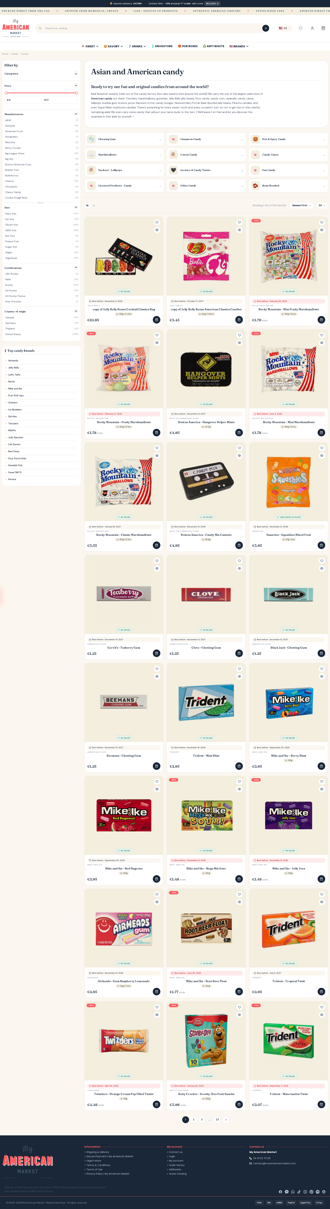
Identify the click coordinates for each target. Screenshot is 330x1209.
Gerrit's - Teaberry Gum (123, 647)
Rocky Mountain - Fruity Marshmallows (124, 422)
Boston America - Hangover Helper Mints (206, 422)
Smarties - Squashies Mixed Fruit (288, 534)
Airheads (92, 977)
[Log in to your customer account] (312, 28)
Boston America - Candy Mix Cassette (206, 534)
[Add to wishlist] (157, 222)
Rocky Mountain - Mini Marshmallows (289, 422)
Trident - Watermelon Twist (289, 1094)
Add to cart (156, 320)
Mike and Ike (259, 752)
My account (176, 1160)
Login (172, 1156)
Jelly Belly (93, 305)
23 (217, 1119)
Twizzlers (93, 1090)
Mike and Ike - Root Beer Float (206, 981)
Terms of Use (94, 1169)
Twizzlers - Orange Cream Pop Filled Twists (123, 1094)
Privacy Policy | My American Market (107, 1173)
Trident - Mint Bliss (206, 755)
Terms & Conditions (98, 1165)
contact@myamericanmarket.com (274, 1163)
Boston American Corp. (185, 418)
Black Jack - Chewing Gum (289, 647)
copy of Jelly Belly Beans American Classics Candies (206, 309)
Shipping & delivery (97, 1152)
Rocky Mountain (262, 305)
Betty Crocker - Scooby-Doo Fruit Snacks (206, 1094)
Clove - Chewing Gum (206, 647)
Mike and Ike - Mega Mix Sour (206, 868)
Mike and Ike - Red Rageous (123, 868)
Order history (177, 1165)
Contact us (176, 1152)
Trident (174, 752)
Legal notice (93, 1160)
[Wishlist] (300, 28)
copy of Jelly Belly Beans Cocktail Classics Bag (124, 309)
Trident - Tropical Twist (288, 981)
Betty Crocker (179, 1090)
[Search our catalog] (265, 28)
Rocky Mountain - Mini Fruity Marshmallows (288, 309)
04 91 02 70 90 (262, 1158)
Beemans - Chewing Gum (124, 755)
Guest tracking (178, 1173)
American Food (96, 644)
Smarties (257, 531)
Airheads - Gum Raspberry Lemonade (124, 981)
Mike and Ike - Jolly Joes (288, 868)
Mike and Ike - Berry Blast (288, 755)
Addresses (175, 1169)
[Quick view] (157, 230)
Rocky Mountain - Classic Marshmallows (123, 534)
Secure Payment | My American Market (109, 1156)
